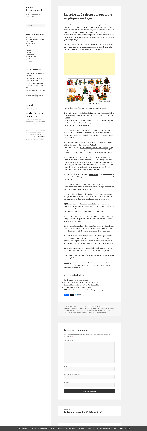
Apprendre (29, 41)
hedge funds (34, 109)
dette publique (34, 134)
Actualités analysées (32, 38)
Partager (83, 295)
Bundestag (110, 308)
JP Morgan (93, 312)
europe (39, 109)
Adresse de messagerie (72, 374)
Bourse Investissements (34, 8)
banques (39, 128)
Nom (66, 366)
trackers (40, 117)
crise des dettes (35, 130)
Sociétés (30, 62)
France (40, 134)
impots (33, 125)
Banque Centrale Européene (88, 308)
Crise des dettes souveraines (36, 39)
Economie (29, 49)
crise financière (38, 119)
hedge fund (29, 119)
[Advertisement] (89, 64)
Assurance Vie (32, 56)
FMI (42, 119)
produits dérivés (29, 132)
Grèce (36, 123)
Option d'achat (36, 132)
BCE (34, 119)
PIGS (27, 109)
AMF (30, 129)
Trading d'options (33, 47)
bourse (41, 136)
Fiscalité (28, 51)
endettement (41, 121)
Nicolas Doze (37, 125)
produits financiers (34, 110)
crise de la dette (83, 310)
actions (35, 137)
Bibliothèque (31, 43)
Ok (129, 428)
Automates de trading (30, 123)
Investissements (30, 54)
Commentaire (69, 341)
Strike (33, 128)
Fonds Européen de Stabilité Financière (94, 147)
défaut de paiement (30, 139)
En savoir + (122, 428)
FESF (40, 123)
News (27, 60)
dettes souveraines (97, 211)
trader (40, 132)
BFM (30, 108)
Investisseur (82, 306)
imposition (42, 130)
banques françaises (31, 121)
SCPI (29, 58)
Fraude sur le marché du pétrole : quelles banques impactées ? (35, 85)
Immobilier (29, 52)
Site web (67, 382)
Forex (30, 134)
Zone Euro (37, 139)
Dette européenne (94, 310)
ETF (35, 128)
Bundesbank (93, 174)
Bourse (28, 45)
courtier (30, 130)
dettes (42, 125)
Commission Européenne (73, 238)
